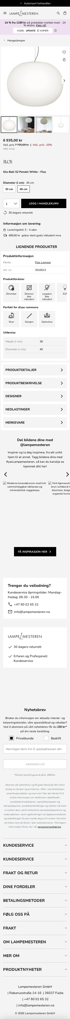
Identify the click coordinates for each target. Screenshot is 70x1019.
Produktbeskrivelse (23, 383)
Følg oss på (16, 914)
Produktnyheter (22, 969)
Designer (13, 396)
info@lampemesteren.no (32, 612)
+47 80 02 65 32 (26, 604)
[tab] (35, 845)
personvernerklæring (49, 826)
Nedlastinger (17, 409)
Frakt (9, 928)
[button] (9, 124)
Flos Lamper (43, 262)
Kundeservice (18, 845)
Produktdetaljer (20, 370)
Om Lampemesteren (24, 941)
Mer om (11, 955)
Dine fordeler (19, 886)
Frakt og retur (20, 872)
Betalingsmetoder (24, 900)
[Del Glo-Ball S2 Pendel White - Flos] (64, 59)
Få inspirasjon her (32, 551)
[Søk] (58, 13)
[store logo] (26, 13)
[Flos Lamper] (24, 161)
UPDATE (32, 30)
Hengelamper (16, 40)
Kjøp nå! (41, 25)
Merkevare (15, 422)
